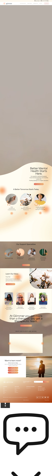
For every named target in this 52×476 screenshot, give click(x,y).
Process (4, 392)
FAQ (3, 389)
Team (4, 393)
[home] (7, 3)
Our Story (40, 3)
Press (4, 391)
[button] (9, 343)
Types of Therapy (29, 3)
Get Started (46, 3)
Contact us (5, 390)
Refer (15, 389)
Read (15, 391)
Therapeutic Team (35, 3)
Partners (16, 390)
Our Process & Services (23, 3)
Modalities (16, 392)
